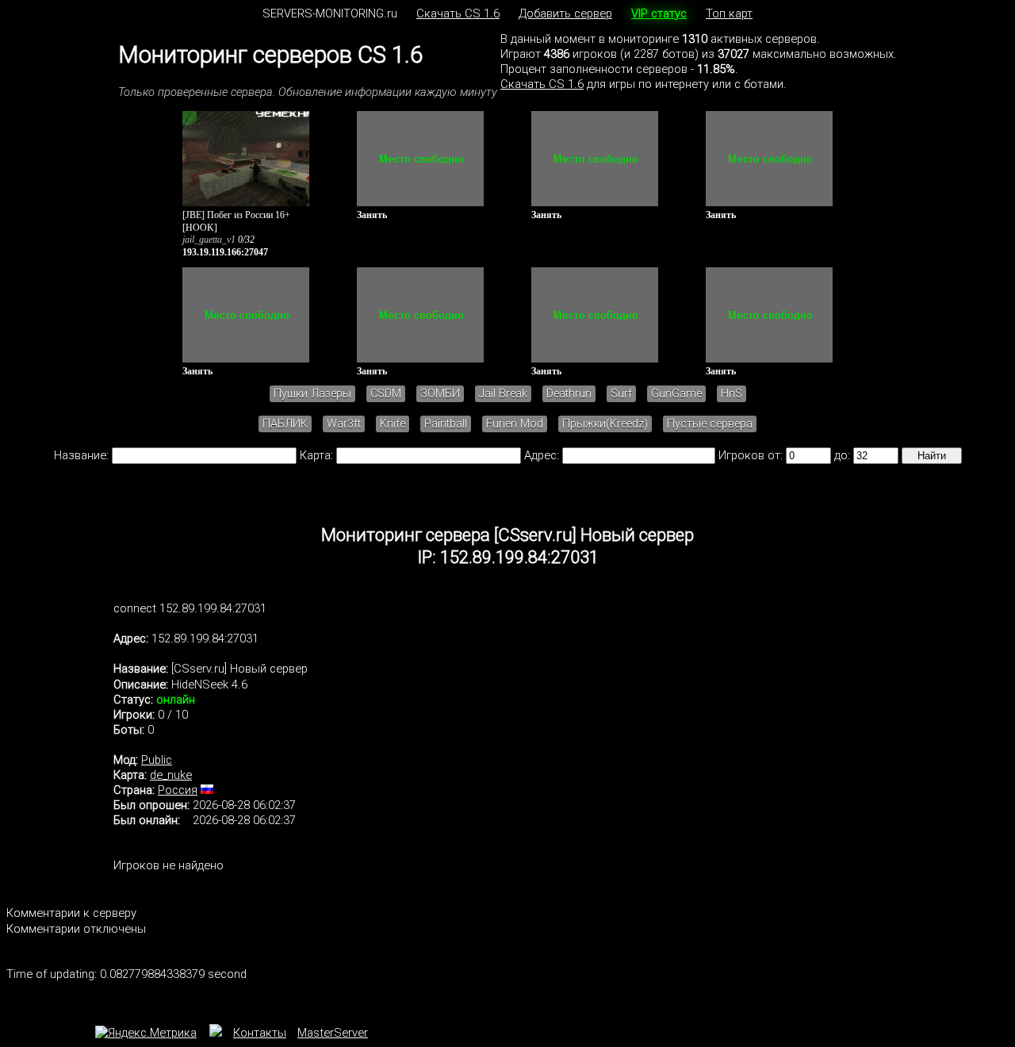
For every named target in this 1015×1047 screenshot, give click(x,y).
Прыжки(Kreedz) (605, 424)
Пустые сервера (710, 424)
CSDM (385, 394)
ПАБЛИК (285, 424)
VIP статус (659, 13)
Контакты (259, 1033)
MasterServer (332, 1033)
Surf (621, 394)
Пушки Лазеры (312, 394)
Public (156, 760)
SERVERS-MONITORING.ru (329, 13)
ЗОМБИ (440, 394)
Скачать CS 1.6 (458, 13)
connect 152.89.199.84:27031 (189, 608)
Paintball (445, 424)
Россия (177, 790)
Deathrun (569, 394)
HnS (731, 394)
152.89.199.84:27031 (205, 638)
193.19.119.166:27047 (225, 252)
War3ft (344, 424)
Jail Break (503, 394)
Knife (392, 424)
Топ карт (729, 13)
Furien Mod (514, 424)
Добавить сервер (565, 13)
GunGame (676, 394)
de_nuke (171, 775)
